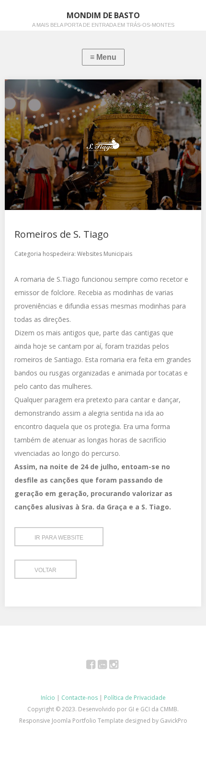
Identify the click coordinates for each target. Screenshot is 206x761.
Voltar (45, 570)
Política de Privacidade (135, 698)
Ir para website (58, 537)
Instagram (119, 666)
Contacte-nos (79, 698)
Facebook (96, 666)
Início (48, 698)
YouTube (107, 666)
